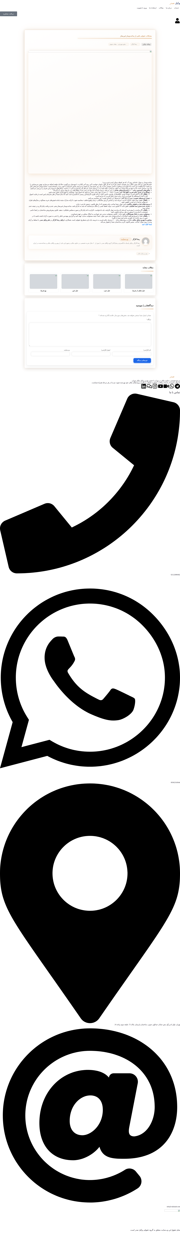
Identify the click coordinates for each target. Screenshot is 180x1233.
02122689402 (175, 575)
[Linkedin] (143, 386)
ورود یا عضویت (142, 8)
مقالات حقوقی (113, 44)
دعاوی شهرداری (122, 44)
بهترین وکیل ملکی (143, 253)
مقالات (161, 8)
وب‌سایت (66, 350)
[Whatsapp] (171, 386)
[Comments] (149, 386)
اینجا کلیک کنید (147, 224)
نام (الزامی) (147, 350)
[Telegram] (177, 386)
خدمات (176, 8)
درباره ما (169, 8)
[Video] (166, 386)
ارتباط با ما (152, 8)
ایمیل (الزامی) (105, 350)
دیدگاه (148, 319)
